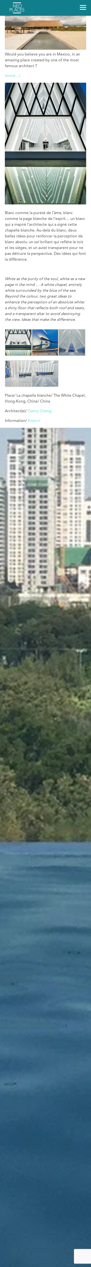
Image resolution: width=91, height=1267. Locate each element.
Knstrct (34, 421)
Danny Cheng (39, 411)
